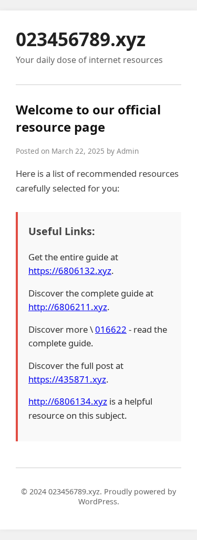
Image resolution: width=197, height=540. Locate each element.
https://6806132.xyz (69, 270)
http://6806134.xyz (67, 401)
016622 (111, 329)
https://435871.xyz (67, 379)
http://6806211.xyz (67, 307)
